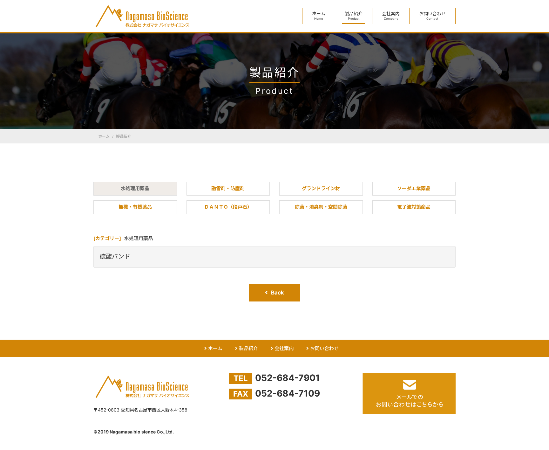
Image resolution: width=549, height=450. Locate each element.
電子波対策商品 (413, 207)
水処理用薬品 (135, 188)
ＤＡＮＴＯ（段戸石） (228, 207)
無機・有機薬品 (135, 207)
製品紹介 (354, 15)
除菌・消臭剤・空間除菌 (321, 207)
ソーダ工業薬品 (413, 188)
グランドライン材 (321, 188)
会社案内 (391, 15)
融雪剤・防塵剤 (228, 188)
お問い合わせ (432, 15)
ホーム (318, 15)
